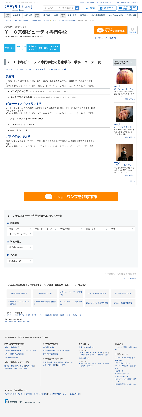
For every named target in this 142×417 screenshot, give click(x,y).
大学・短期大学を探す (12, 347)
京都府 (28, 315)
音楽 (99, 363)
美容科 (9, 69)
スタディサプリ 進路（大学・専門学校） (17, 20)
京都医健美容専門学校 (123, 293)
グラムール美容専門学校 (123, 303)
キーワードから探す (122, 374)
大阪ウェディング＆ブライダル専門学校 (19, 303)
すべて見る (129, 181)
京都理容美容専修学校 (19, 293)
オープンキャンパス (116, 15)
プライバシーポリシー (123, 363)
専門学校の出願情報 (50, 354)
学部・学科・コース (43, 229)
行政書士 (88, 352)
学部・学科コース (21, 47)
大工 (106, 352)
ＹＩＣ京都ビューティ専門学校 (66, 20)
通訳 (94, 352)
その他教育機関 (98, 15)
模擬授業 (48, 315)
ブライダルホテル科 (57, 69)
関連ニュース (15, 261)
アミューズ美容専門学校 (97, 293)
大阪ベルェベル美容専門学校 (97, 303)
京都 (52, 20)
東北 (12, 366)
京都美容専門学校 (45, 293)
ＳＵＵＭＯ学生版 (40, 394)
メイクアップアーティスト (87, 355)
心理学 (83, 366)
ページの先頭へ (132, 278)
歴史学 (81, 363)
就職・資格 (43, 48)
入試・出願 (131, 15)
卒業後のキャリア (32, 47)
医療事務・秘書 (103, 355)
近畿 (6, 368)
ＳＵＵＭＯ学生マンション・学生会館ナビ (64, 394)
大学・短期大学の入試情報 (14, 354)
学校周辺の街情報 (121, 376)
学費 (113, 229)
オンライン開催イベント (73, 315)
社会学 (87, 363)
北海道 (6, 366)
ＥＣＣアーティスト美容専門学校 (71, 303)
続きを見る (129, 99)
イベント (41, 315)
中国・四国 (13, 368)
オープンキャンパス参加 (105, 38)
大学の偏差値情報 (11, 357)
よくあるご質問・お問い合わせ (124, 2)
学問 (56, 15)
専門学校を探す (37, 20)
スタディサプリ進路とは (87, 2)
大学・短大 (72, 15)
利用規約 (118, 360)
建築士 (100, 352)
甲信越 (22, 366)
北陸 (32, 366)
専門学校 (84, 15)
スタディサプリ (10, 394)
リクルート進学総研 (24, 394)
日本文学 (106, 363)
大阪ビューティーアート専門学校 (71, 293)
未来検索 (16, 15)
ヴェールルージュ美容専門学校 (45, 303)
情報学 (94, 363)
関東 (17, 366)
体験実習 (55, 315)
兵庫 (19, 321)
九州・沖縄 (23, 368)
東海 (27, 366)
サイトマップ (105, 2)
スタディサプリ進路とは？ (125, 358)
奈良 (24, 321)
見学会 (34, 315)
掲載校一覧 (119, 371)
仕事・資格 (46, 15)
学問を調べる (84, 358)
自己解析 (28, 15)
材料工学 (90, 366)
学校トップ (9, 48)
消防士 (81, 352)
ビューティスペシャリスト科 (30, 69)
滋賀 (5, 321)
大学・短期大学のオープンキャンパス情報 (20, 351)
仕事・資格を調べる (86, 347)
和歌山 (29, 321)
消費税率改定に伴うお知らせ (126, 384)
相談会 (62, 315)
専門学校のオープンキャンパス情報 (56, 351)
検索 (77, 8)
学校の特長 (65, 229)
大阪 (15, 321)
